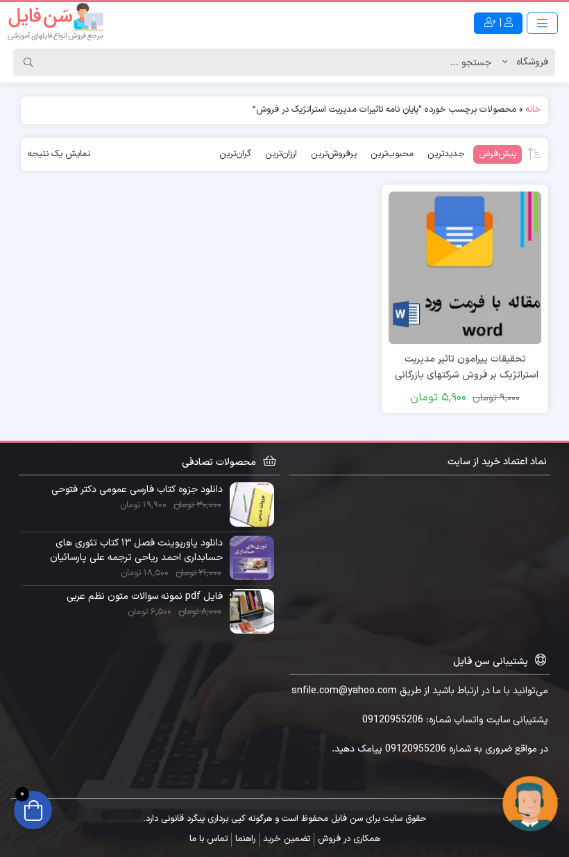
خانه (533, 110)
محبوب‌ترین (392, 154)
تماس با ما (208, 839)
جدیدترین (446, 154)
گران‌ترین (235, 154)
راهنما (245, 839)
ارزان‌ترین (281, 154)
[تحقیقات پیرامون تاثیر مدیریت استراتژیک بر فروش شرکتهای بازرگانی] (465, 267)
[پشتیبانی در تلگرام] (530, 803)
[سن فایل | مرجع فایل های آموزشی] (55, 23)
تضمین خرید (286, 839)
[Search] (28, 62)
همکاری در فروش (349, 839)
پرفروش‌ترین (334, 154)
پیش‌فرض (497, 154)
